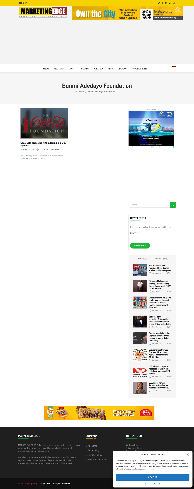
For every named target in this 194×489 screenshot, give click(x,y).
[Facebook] (162, 3)
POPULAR (142, 258)
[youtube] (174, 3)
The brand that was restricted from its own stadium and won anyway (160, 267)
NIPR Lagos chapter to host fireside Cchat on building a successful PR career (159, 370)
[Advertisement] (97, 43)
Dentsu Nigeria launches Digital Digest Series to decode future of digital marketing (159, 337)
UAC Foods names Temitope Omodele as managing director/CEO (159, 385)
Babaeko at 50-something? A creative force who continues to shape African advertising (160, 320)
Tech (110, 68)
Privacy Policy (95, 455)
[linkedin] (170, 3)
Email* (134, 233)
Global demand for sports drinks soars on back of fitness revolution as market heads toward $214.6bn (160, 302)
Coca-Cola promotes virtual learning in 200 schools (43, 144)
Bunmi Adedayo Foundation (101, 91)
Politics (99, 68)
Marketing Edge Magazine (30, 483)
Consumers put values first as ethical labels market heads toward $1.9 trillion (158, 353)
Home (81, 91)
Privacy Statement (152, 484)
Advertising (93, 450)
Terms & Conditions (98, 459)
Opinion (122, 68)
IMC (71, 68)
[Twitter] (159, 3)
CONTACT (23, 3)
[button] (187, 454)
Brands (85, 68)
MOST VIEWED (161, 258)
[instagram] (166, 3)
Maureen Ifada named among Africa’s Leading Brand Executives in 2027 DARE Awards (160, 285)
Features (59, 68)
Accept (152, 477)
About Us (92, 446)
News (46, 68)
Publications (139, 68)
